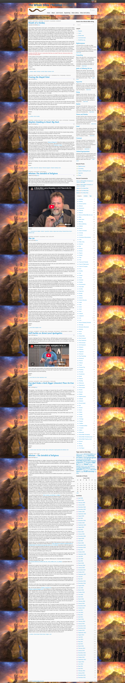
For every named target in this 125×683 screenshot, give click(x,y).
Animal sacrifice (33, 21)
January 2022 (81, 534)
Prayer (80, 365)
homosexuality (87, 459)
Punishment (81, 374)
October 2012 (81, 657)
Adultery (81, 201)
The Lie (32, 238)
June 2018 (80, 558)
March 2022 (81, 531)
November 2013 (82, 628)
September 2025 (82, 513)
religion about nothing (57, 231)
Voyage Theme (93, 681)
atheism (31, 116)
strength (81, 471)
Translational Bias (83, 425)
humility (42, 71)
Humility (81, 288)
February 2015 (81, 601)
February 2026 (81, 502)
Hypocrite (79, 82)
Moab (46, 71)
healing (82, 459)
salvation (79, 469)
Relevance (43, 171)
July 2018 (80, 556)
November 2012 (82, 655)
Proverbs (81, 371)
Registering (67, 13)
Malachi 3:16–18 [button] (80, 70)
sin (87, 469)
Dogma (53, 120)
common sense (33, 449)
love (86, 464)
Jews (80, 311)
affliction (78, 454)
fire (36, 377)
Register (80, 31)
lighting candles (81, 464)
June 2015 (80, 594)
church (79, 456)
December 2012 (82, 652)
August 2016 (81, 585)
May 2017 (80, 578)
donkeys (38, 71)
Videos (70, 331)
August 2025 (81, 516)
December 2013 (82, 625)
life (77, 464)
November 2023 (82, 520)
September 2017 (82, 574)
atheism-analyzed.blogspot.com (36, 589)
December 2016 (82, 581)
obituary (40, 167)
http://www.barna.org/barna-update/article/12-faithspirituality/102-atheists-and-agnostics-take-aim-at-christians (51, 544)
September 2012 (82, 659)
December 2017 (82, 569)
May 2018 (80, 560)
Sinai (89, 469)
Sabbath (81, 398)
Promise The (82, 367)
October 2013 (81, 630)
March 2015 (81, 599)
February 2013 (81, 648)
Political (81, 362)
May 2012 (80, 666)
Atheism (41, 21)
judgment (79, 463)
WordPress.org (81, 40)
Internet (81, 297)
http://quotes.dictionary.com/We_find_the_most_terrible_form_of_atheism (45, 561)
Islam (80, 304)
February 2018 (81, 565)
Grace (80, 277)
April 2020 (80, 540)
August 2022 (81, 527)
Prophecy (81, 369)
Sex (80, 405)
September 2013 (82, 632)
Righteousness (80, 43)
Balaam (31, 71)
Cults (80, 239)
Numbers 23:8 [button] (32, 53)
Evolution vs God (58, 145)
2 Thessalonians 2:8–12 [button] (68, 250)
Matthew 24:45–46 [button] (80, 94)
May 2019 (80, 549)
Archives (86, 196)
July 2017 (80, 576)
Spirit (78, 471)
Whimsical (81, 432)
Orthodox (81, 349)
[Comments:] (74, 24)
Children (81, 226)
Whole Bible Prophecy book (85, 439)
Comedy (81, 232)
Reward (81, 392)
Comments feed (82, 37)
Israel (77, 126)
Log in (79, 33)
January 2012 (81, 673)
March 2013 (81, 646)
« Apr (77, 492)
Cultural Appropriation (82, 151)
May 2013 (80, 641)
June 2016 (80, 587)
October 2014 (81, 608)
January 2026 (81, 504)
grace (94, 457)
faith (89, 456)
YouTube (93, 1)
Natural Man (43, 331)
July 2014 (80, 610)
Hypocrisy (65, 120)
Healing (81, 282)
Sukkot (80, 412)
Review (80, 389)
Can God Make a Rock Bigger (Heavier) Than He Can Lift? (51, 384)
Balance (81, 212)
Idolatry (51, 236)
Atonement (81, 208)
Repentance (64, 331)
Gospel (80, 275)
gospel (89, 457)
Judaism (81, 313)
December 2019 (82, 545)
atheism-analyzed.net (46, 587)
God (49, 75)
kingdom (37, 327)
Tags (91, 196)
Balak (35, 71)
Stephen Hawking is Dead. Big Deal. (44, 122)
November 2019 (82, 547)
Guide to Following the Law (84, 68)
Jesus (80, 309)
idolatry (51, 231)
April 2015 (80, 596)
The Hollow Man (84, 188)
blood (94, 454)
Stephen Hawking (54, 167)
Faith (57, 120)
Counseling (79, 55)
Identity (80, 293)
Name (80, 333)
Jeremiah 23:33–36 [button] (80, 106)
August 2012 (81, 661)
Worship (58, 21)
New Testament (82, 340)
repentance (42, 377)
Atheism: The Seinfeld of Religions (43, 173)
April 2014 (80, 616)
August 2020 (81, 538)
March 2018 (81, 563)
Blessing (52, 21)
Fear (80, 259)
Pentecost (81, 358)
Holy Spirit (81, 286)
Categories (79, 196)
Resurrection (82, 387)
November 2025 (82, 509)
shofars (84, 469)
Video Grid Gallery (85, 13)
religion (47, 634)
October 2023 (81, 522)
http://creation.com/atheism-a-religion (51, 495)
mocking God (51, 449)
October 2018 (81, 551)
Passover (81, 353)
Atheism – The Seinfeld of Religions (44, 455)
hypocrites (47, 231)
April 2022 (80, 529)
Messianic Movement (84, 327)
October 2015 (81, 592)
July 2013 (80, 637)
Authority (47, 21)
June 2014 (80, 612)
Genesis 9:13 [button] (79, 144)
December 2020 (82, 536)
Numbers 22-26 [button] (40, 27)
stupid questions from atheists (60, 449)
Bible (80, 217)
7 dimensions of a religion (35, 231)
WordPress (86, 681)
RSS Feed (95, 1)
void (50, 634)
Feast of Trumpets (83, 266)
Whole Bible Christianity (84, 434)
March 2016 (81, 590)
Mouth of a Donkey (37, 23)
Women (81, 441)
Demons (81, 244)
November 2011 (82, 677)
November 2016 (82, 583)
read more (78, 52)
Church (80, 228)
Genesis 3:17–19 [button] (80, 123)
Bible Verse (37, 75)
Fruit (80, 268)
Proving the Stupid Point (39, 77)
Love (80, 320)
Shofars (81, 407)
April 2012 (80, 668)
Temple (80, 416)
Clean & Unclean (38, 120)
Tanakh (80, 414)
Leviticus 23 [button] (89, 48)
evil (86, 456)
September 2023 (82, 525)
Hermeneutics (55, 75)
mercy (78, 466)
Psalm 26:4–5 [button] (79, 83)
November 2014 (82, 605)
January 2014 (81, 623)
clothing (83, 456)
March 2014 (81, 619)
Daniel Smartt (36, 634)
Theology (53, 381)
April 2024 (80, 518)
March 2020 (81, 543)
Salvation (81, 401)
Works (80, 443)
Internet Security (83, 300)
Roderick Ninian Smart (67, 231)
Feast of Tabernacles (84, 264)
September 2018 (82, 554)
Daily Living (44, 75)
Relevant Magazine (52, 142)
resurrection (93, 468)
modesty (82, 466)
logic (47, 449)
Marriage (81, 324)
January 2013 (81, 650)
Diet (80, 246)
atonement (87, 454)
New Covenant (82, 338)
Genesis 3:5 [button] (45, 265)
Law (80, 318)
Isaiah (80, 302)
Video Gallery (75, 13)
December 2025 (82, 507)
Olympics (81, 347)
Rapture (81, 378)
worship (91, 471)
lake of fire (36, 167)
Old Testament (82, 344)
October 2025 (81, 511)
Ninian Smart (42, 634)
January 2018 (81, 567)
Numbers (49, 71)
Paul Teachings (82, 356)
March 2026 (81, 500)
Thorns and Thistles (82, 114)
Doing (78, 92)
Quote (80, 376)
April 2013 (80, 643)
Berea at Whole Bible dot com (86, 214)
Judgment (36, 331)
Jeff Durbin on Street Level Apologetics (45, 333)
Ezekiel (80, 255)
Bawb (78, 188)
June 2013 (80, 639)
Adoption (81, 199)
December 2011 (82, 675)
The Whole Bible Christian (45, 5)
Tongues (81, 421)
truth (53, 71)
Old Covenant (82, 342)
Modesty (81, 329)
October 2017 (81, 572)
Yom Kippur (81, 448)
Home (48, 13)
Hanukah (81, 279)
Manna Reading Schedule (85, 322)
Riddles (68, 75)
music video (87, 466)
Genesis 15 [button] (84, 146)
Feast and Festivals (83, 262)
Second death (82, 403)
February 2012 (81, 670)
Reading (81, 380)
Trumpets (81, 427)
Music (80, 331)
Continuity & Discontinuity (85, 237)
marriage (90, 464)
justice (84, 462)
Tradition (81, 423)
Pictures (81, 360)
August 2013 (81, 634)
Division (81, 248)
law (93, 462)
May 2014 (80, 614)
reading (78, 468)
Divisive (81, 250)
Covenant (79, 138)
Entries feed (81, 35)
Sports (80, 409)
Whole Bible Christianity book (85, 436)
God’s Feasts (59, 13)
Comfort (81, 235)
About (53, 13)
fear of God (32, 327)
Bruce (39, 24)
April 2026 (80, 498)
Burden (78, 104)
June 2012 (80, 664)
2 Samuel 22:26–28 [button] (65, 85)
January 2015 (81, 603)
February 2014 (81, 621)
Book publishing (82, 223)
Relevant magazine (46, 167)
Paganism (62, 75)
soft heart (93, 469)
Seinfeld (30, 232)
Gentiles (81, 271)
